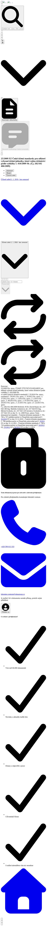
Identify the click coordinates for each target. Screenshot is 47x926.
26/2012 (17, 427)
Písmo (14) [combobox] (5, 284)
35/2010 (4, 419)
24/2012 (41, 425)
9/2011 (42, 421)
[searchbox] (12, 28)
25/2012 (7, 427)
